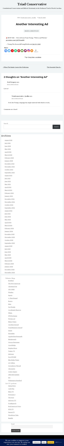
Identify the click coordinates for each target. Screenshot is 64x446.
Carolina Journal (13, 325)
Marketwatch (12, 339)
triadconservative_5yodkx (28, 17)
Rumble (10, 418)
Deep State (31, 57)
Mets (9, 304)
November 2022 (10, 272)
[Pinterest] (18, 50)
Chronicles (11, 369)
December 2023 (9, 234)
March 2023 (8, 261)
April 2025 (8, 187)
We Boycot (11, 319)
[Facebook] (5, 50)
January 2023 (9, 266)
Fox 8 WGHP (12, 357)
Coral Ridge (12, 345)
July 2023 (7, 249)
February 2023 (9, 263)
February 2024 (9, 228)
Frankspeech (12, 403)
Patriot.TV (11, 412)
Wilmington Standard (15, 380)
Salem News (12, 386)
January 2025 (9, 196)
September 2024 (10, 208)
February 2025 (9, 193)
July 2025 (7, 178)
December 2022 (9, 269)
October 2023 (9, 240)
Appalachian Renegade (15, 336)
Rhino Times (12, 322)
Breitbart (11, 280)
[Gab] (15, 50)
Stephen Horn (12, 348)
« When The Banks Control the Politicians (16, 67)
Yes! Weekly (11, 307)
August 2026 (8, 140)
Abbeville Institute (13, 374)
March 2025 (8, 190)
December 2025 (9, 164)
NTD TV (11, 409)
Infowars (11, 354)
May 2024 (8, 219)
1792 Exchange (12, 316)
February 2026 (9, 158)
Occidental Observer (14, 310)
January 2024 (9, 231)
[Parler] (25, 50)
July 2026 (7, 143)
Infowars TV (12, 400)
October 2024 (9, 205)
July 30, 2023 (36, 44)
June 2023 (8, 252)
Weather (10, 292)
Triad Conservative (32, 4)
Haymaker (11, 333)
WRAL (10, 313)
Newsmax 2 (11, 394)
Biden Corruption (32, 31)
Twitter (10, 351)
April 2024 (8, 222)
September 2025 (10, 172)
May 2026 (8, 149)
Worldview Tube (13, 415)
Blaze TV (11, 392)
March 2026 (8, 155)
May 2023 (8, 255)
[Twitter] (9, 50)
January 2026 (9, 161)
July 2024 (7, 214)
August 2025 (8, 175)
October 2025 (9, 169)
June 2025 (8, 181)
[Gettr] (12, 50)
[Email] (22, 50)
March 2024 (8, 225)
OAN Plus (11, 389)
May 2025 (8, 184)
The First (11, 397)
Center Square (12, 372)
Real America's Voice (14, 406)
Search (6, 123)
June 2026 (8, 146)
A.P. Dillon (11, 363)
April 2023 (8, 258)
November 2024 (10, 202)
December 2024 (9, 199)
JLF (9, 377)
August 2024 (8, 211)
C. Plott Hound (12, 298)
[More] (31, 50)
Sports (10, 295)
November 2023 (10, 237)
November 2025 (10, 167)
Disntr (10, 330)
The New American (14, 283)
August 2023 (8, 246)
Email (12, 424)
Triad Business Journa (15, 327)
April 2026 (8, 152)
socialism (38, 57)
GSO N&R (11, 289)
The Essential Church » (54, 67)
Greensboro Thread (14, 366)
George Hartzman (13, 342)
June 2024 (8, 216)
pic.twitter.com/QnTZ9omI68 (15, 40)
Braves (10, 301)
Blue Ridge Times (13, 360)
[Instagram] (28, 50)
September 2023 (10, 243)
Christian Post (12, 286)
